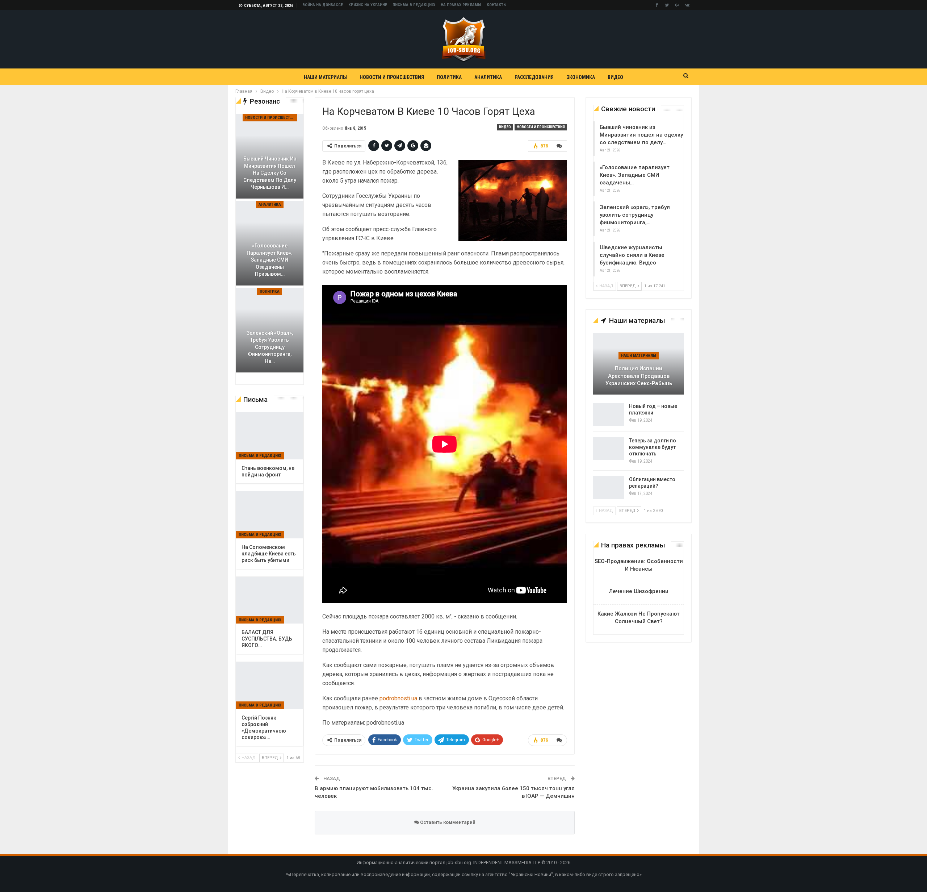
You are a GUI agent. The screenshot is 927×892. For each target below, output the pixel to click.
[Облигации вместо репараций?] (608, 487)
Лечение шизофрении (638, 591)
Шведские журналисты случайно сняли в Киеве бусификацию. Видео (632, 255)
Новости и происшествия (392, 77)
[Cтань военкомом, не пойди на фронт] (269, 435)
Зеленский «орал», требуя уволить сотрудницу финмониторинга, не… (270, 347)
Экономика (580, 77)
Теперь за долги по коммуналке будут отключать (652, 447)
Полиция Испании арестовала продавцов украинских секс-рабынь (638, 376)
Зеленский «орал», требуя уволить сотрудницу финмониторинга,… (635, 215)
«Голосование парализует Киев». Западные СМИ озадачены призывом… (270, 260)
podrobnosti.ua (398, 698)
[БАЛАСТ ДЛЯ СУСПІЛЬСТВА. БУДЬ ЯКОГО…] (269, 600)
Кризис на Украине (367, 5)
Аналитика (488, 77)
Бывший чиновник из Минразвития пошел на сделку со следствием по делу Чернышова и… (269, 173)
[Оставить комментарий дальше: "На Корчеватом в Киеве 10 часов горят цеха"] (559, 146)
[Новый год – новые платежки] (608, 414)
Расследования (534, 77)
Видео (615, 77)
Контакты (497, 5)
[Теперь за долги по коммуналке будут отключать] (608, 448)
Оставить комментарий (447, 822)
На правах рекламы (461, 5)
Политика (449, 77)
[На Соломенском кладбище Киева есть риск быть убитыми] (269, 514)
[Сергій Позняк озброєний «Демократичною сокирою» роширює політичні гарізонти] (269, 685)
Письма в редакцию (414, 5)
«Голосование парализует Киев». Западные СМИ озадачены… (635, 175)
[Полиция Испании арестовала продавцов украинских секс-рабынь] (638, 364)
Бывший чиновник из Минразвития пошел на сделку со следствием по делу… (641, 135)
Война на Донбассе (322, 5)
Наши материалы (325, 77)
